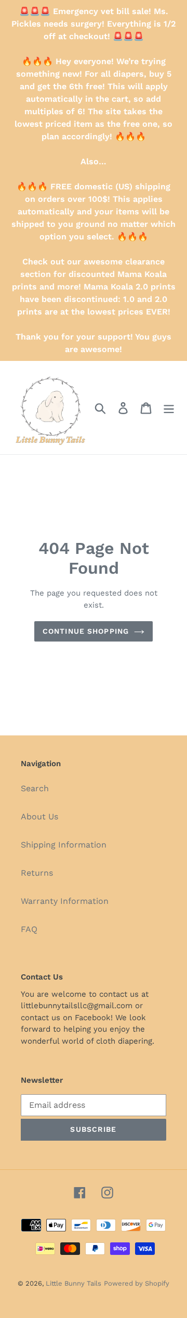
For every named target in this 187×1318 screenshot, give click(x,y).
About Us (39, 816)
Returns (37, 873)
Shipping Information (63, 845)
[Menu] (168, 407)
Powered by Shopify (136, 1283)
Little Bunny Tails (73, 1283)
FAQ (29, 929)
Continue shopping (86, 631)
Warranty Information (65, 901)
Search (35, 788)
